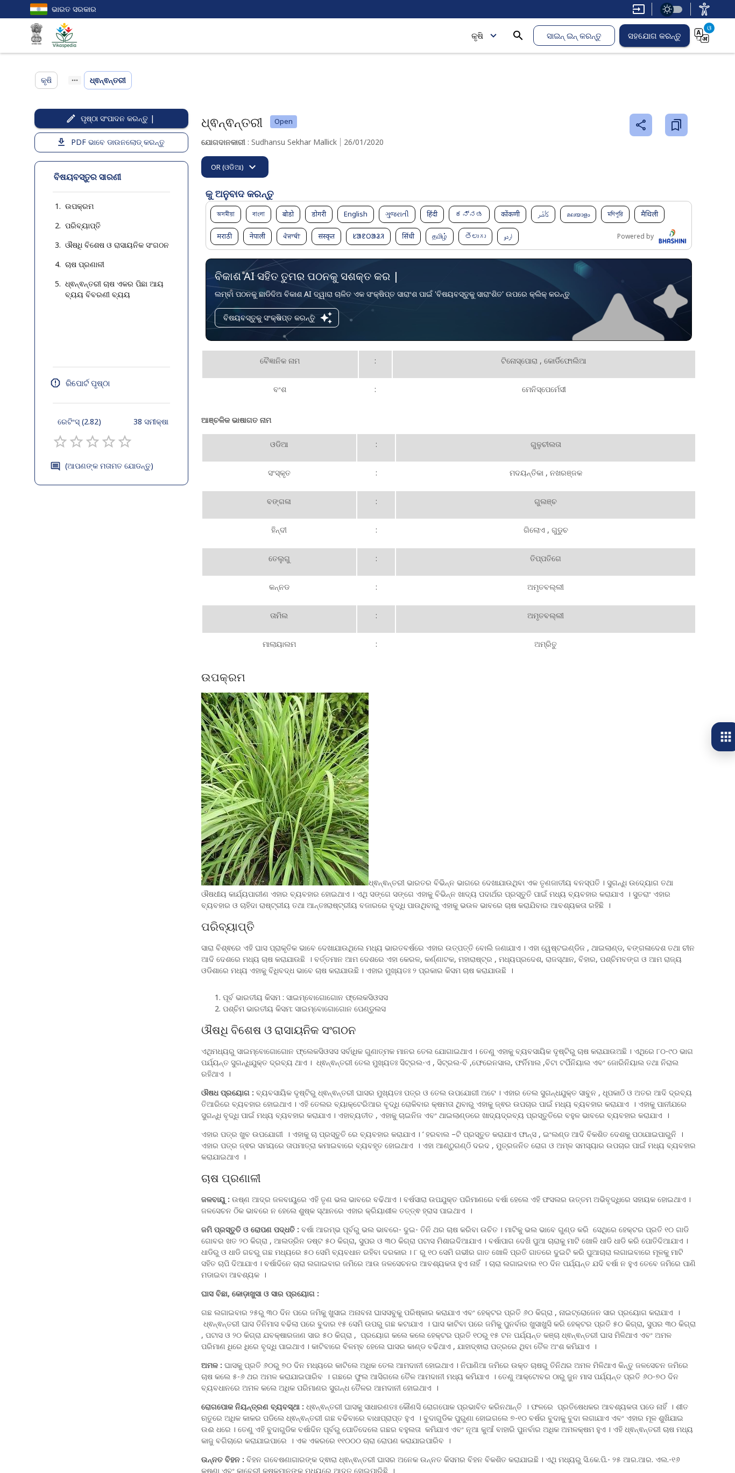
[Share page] (641, 125)
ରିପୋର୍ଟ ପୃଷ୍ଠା (88, 383)
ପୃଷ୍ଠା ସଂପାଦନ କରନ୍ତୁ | (117, 118)
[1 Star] (60, 442)
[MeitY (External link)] (36, 35)
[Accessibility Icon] (704, 9)
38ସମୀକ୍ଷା (150, 421)
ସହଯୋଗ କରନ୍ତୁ (654, 35)
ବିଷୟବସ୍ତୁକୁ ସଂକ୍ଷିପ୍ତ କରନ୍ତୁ (269, 317)
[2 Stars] (76, 442)
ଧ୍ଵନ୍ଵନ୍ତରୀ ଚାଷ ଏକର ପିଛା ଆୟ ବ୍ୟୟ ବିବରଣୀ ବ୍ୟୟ (114, 288)
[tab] (234, 167)
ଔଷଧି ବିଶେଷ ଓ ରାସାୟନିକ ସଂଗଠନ (117, 245)
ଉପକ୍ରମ (79, 206)
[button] (68, 206)
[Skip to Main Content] (638, 9)
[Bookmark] (676, 125)
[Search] (518, 35)
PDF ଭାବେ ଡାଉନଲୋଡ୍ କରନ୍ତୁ (118, 142)
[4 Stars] (109, 442)
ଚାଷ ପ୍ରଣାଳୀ (84, 264)
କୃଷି (477, 35)
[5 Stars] (125, 442)
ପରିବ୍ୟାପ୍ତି (83, 225)
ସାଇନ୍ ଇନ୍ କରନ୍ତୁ (574, 35)
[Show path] (74, 80)
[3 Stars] (92, 442)
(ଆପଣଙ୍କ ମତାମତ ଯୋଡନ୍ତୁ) (109, 465)
